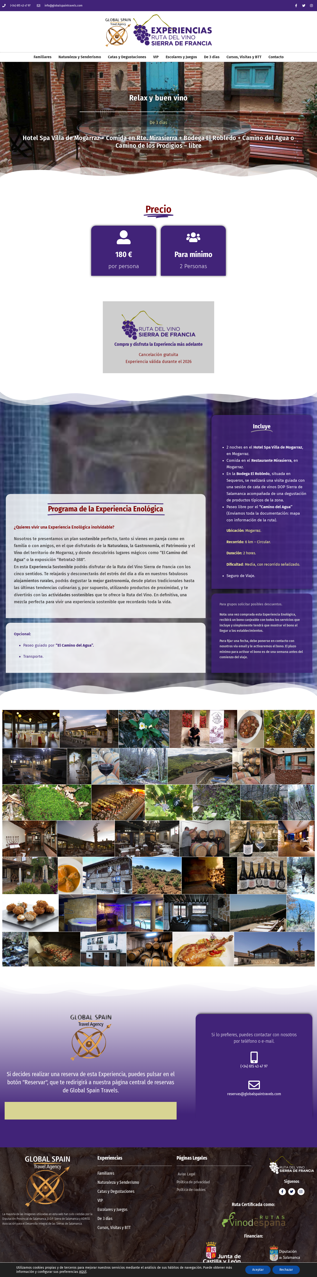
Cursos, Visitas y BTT (244, 57)
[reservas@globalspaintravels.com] (254, 1085)
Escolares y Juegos (181, 57)
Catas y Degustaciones (127, 57)
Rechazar (286, 1270)
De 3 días (212, 57)
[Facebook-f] (296, 5)
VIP (156, 57)
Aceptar (258, 1270)
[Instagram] (311, 5)
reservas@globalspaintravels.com (254, 1093)
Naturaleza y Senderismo (79, 57)
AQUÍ (82, 1272)
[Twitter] (304, 5)
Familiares (43, 57)
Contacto (276, 57)
